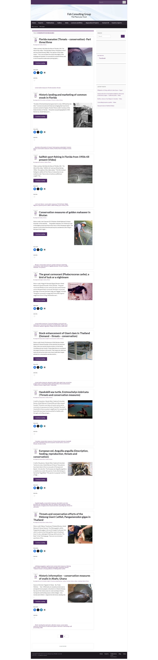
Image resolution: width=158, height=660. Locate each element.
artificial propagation (40, 566)
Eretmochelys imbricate (59, 441)
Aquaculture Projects (92, 23)
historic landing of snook (64, 148)
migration (46, 326)
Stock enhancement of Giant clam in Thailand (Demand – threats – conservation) (64, 335)
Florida (56, 148)
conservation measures (41, 87)
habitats (42, 326)
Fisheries (54, 100)
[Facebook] (35, 2)
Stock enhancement (65, 383)
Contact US (105, 23)
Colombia (37, 441)
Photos (44, 44)
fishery (52, 148)
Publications (50, 23)
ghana (55, 626)
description (60, 503)
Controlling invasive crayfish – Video (107, 102)
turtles (44, 444)
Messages (42, 26)
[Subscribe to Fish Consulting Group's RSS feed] (33, 2)
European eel (36, 504)
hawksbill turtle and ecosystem (47, 442)
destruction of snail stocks (46, 626)
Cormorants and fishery (46, 325)
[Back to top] (154, 656)
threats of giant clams (44, 385)
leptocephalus (62, 504)
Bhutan (37, 264)
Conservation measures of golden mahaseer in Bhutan (64, 214)
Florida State (60, 204)
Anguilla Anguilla (39, 503)
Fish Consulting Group (79, 14)
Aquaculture (42, 338)
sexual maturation (54, 505)
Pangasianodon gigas (52, 567)
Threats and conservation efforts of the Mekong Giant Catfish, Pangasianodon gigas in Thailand (62, 516)
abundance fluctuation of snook (43, 147)
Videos (49, 162)
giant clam (62, 382)
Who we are (35, 26)
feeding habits (57, 325)
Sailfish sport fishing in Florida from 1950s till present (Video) (64, 158)
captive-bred (49, 566)
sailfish (49, 205)
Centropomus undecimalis (59, 147)
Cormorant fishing (52, 323)
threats (59, 87)
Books (112, 655)
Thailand (35, 385)
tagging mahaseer (53, 266)
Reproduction (37, 505)
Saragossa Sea (45, 505)
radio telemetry (45, 266)
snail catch (60, 626)
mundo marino (59, 442)
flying (62, 325)
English (41, 279)
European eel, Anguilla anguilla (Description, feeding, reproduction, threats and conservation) (60, 453)
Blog (120, 653)
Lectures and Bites (77, 23)
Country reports (117, 23)
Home (34, 23)
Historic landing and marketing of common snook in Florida (63, 96)
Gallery (59, 23)
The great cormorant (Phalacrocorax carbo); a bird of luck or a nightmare (64, 276)
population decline (63, 567)
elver (66, 503)
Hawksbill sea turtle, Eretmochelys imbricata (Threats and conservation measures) (64, 393)
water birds (64, 326)
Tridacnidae (53, 385)
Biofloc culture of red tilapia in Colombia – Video (110, 99)
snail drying (66, 626)
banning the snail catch (45, 625)
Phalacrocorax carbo (55, 326)
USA (34, 150)
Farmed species (52, 338)
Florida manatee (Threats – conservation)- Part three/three (65, 41)
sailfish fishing (54, 205)
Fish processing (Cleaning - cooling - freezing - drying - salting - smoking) (66, 581)
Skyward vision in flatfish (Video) (106, 105)
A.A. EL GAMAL (43, 581)
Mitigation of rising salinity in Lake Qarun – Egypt (110, 90)
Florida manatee (52, 87)
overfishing (44, 567)
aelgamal (37, 44)
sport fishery (62, 205)
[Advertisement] (106, 73)
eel (64, 503)
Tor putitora (42, 267)
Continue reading (40, 63)
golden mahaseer (56, 264)
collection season (55, 625)
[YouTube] (38, 2)
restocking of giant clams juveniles (50, 383)
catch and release (39, 204)
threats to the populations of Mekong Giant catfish (51, 568)
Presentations (114, 656)
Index (66, 23)
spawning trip (62, 505)
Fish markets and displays (45, 100)
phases (68, 504)
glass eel (51, 504)
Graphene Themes (43, 655)
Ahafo (36, 625)
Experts (40, 23)
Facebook (101, 55)
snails (41, 627)
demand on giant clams (54, 382)
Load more (62, 646)
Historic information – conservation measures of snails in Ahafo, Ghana (64, 577)
